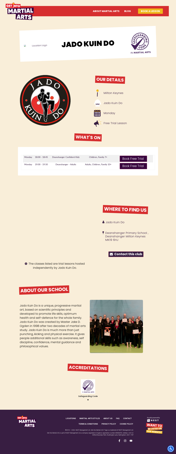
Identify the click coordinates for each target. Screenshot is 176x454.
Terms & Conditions (88, 424)
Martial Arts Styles (89, 418)
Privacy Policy (109, 424)
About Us (107, 418)
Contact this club (127, 254)
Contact (127, 418)
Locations (71, 418)
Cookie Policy (126, 424)
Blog (127, 11)
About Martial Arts (106, 11)
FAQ (117, 418)
